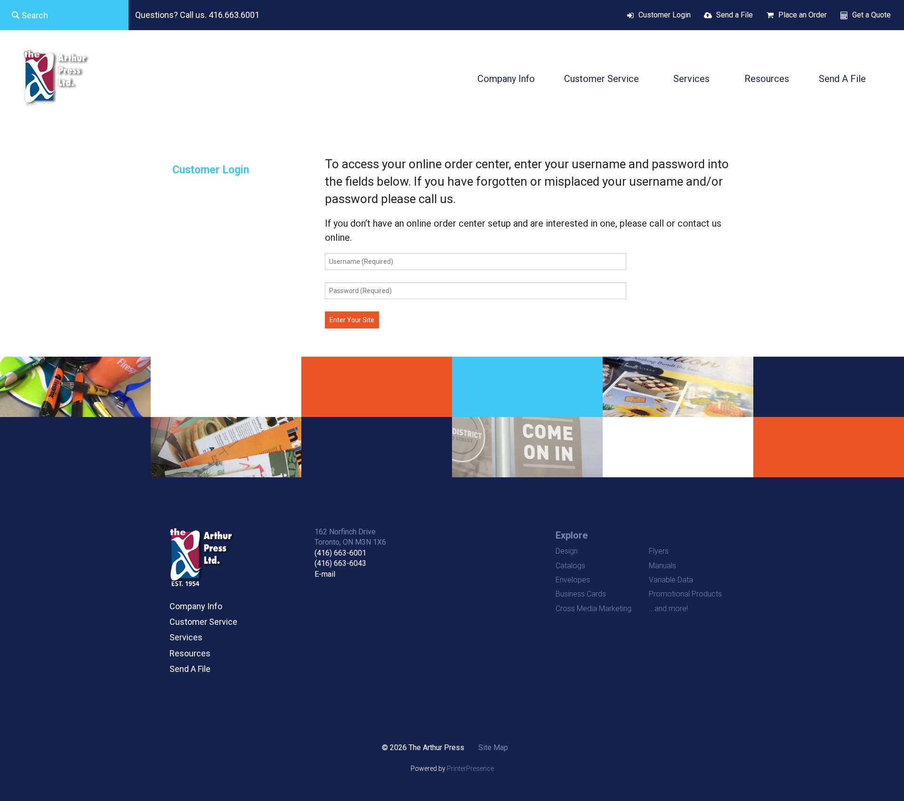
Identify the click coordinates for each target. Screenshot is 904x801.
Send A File (842, 78)
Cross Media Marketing (593, 608)
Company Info (506, 78)
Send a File (734, 14)
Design (567, 551)
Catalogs (570, 565)
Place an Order (802, 14)
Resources (766, 78)
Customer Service (601, 78)
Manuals (662, 565)
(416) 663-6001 (340, 552)
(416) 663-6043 (340, 563)
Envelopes (573, 579)
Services (691, 78)
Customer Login (664, 14)
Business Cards (581, 593)
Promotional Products (685, 593)
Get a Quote (871, 14)
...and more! (668, 608)
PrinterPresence (470, 768)
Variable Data (671, 579)
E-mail (325, 574)
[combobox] (64, 15)
